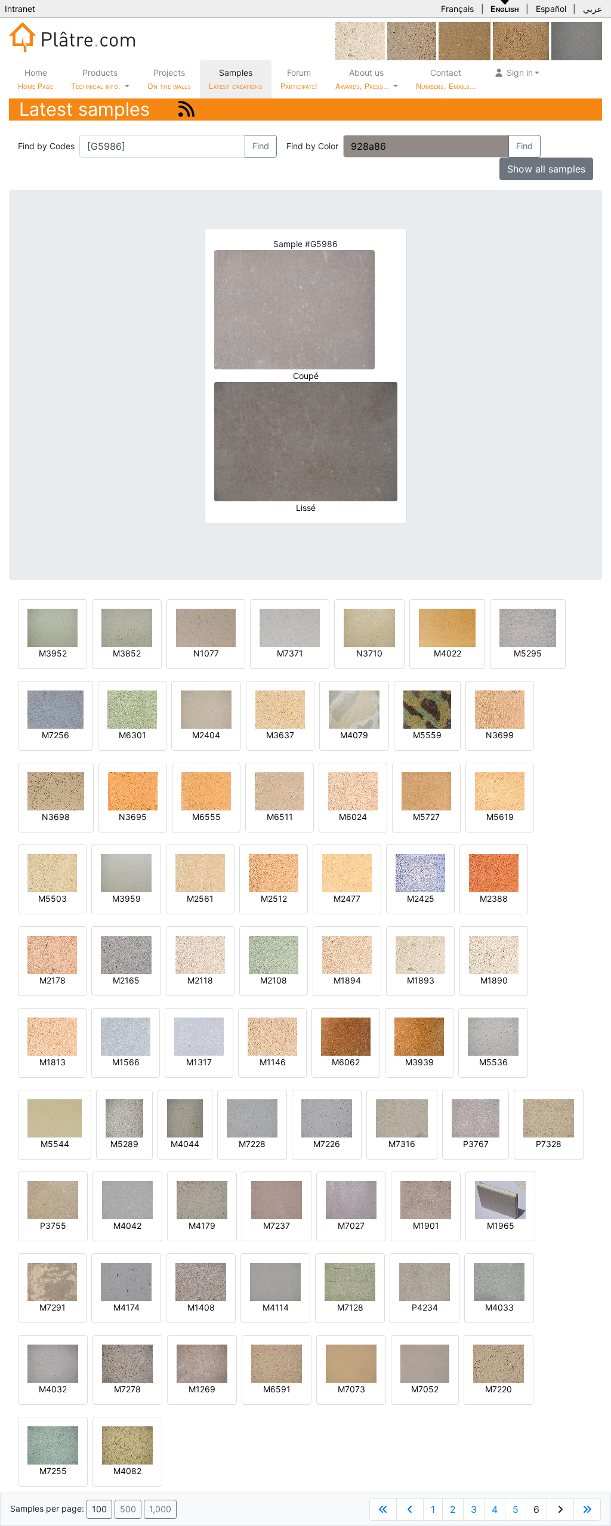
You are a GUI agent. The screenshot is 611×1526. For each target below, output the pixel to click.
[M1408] (200, 1281)
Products (95, 79)
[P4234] (424, 1281)
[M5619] (499, 790)
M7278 (127, 1389)
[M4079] (354, 709)
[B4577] (576, 40)
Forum (298, 79)
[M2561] (200, 872)
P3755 (53, 1225)
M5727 (426, 817)
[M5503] (52, 872)
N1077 (206, 653)
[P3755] (52, 1199)
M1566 (126, 1062)
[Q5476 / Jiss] (521, 40)
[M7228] (252, 1117)
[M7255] (52, 1444)
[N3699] (499, 709)
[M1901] (425, 1199)
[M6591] (276, 1363)
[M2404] (206, 709)
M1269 (202, 1389)
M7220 (498, 1389)
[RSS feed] (186, 109)
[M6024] (353, 790)
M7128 (350, 1307)
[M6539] (411, 40)
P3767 (476, 1144)
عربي (592, 9)
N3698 (56, 817)
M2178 (52, 980)
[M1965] (500, 1199)
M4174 (126, 1307)
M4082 (127, 1471)
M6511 (280, 817)
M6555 (206, 817)
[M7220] (498, 1363)
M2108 (273, 980)
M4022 (447, 653)
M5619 (500, 817)
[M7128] (350, 1281)
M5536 (493, 1062)
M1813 (52, 1062)
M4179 (202, 1225)
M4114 (276, 1307)
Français (457, 9)
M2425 (420, 898)
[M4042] (127, 1199)
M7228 (252, 1144)
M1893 (420, 980)
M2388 (494, 898)
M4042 (127, 1225)
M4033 (499, 1307)
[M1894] (347, 954)
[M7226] (326, 1117)
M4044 (185, 1144)
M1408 (201, 1307)
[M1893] (360, 40)
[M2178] (52, 954)
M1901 (426, 1225)
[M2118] (200, 954)
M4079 (354, 735)
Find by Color (312, 146)
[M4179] (202, 1199)
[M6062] (346, 1036)
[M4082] (127, 1444)
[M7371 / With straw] (290, 627)
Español (551, 9)
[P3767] (475, 1117)
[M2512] (273, 872)
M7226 (326, 1144)
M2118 (200, 980)
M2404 (206, 735)
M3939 (419, 1062)
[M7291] (52, 1281)
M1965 (500, 1225)
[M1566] (125, 1036)
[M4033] (499, 1281)
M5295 (528, 653)
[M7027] (351, 1199)
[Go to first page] (383, 1509)
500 (128, 1509)
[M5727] (426, 790)
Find (260, 146)
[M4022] (447, 627)
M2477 (347, 898)
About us (363, 79)
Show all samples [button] (546, 169)
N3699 (500, 735)
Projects (169, 79)
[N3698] (55, 790)
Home (35, 79)
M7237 (276, 1225)
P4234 (425, 1307)
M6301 (132, 735)
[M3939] (419, 1036)
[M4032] (52, 1363)
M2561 (200, 898)
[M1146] (272, 1036)
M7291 (52, 1307)
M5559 (427, 735)
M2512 (274, 898)
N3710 (369, 653)
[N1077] (206, 627)
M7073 (351, 1389)
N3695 (133, 817)
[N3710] (369, 627)
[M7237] (276, 1199)
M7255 (53, 1471)
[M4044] (185, 1117)
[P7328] (548, 1117)
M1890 (494, 980)
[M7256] (55, 709)
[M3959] (126, 872)
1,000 (160, 1509)
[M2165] (126, 954)
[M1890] (494, 954)
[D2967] (464, 40)
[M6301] (132, 709)
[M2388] (494, 872)
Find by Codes (46, 146)
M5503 (52, 898)
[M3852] (126, 627)
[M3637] (280, 709)
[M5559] (427, 709)
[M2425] (420, 872)
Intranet (20, 9)
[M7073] (351, 1363)
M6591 (277, 1389)
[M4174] (126, 1281)
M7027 (351, 1225)
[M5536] (493, 1036)
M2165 (126, 980)
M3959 (126, 898)
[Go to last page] (587, 1509)
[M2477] (347, 872)
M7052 (425, 1389)
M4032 (53, 1389)
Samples (236, 79)
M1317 (199, 1062)
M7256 (55, 735)
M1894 (347, 980)
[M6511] (279, 790)
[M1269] (202, 1363)
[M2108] (273, 954)
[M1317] (199, 1036)
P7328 (548, 1144)
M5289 (124, 1144)
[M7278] (127, 1363)
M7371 (290, 653)
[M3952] (52, 627)
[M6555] (206, 790)
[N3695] (133, 790)
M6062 (346, 1062)
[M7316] (402, 1117)
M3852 (127, 653)
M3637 (280, 735)
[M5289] (124, 1117)
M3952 (53, 653)
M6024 (353, 817)
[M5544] (54, 1117)
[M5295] (527, 627)
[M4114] (275, 1281)
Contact (446, 79)
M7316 (401, 1144)
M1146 (273, 1062)
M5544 (55, 1144)
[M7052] (424, 1363)
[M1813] (52, 1036)
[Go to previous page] (410, 1509)
